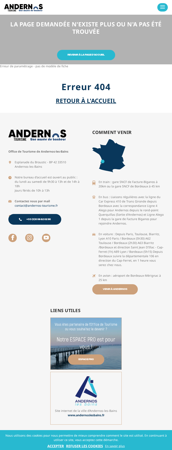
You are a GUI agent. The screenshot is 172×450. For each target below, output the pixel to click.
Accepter (55, 446)
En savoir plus (115, 446)
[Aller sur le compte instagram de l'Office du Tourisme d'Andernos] (29, 238)
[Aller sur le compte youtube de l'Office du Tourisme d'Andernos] (46, 238)
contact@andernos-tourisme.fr (36, 205)
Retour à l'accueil (86, 101)
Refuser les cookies (84, 446)
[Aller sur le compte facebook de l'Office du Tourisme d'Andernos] (12, 238)
